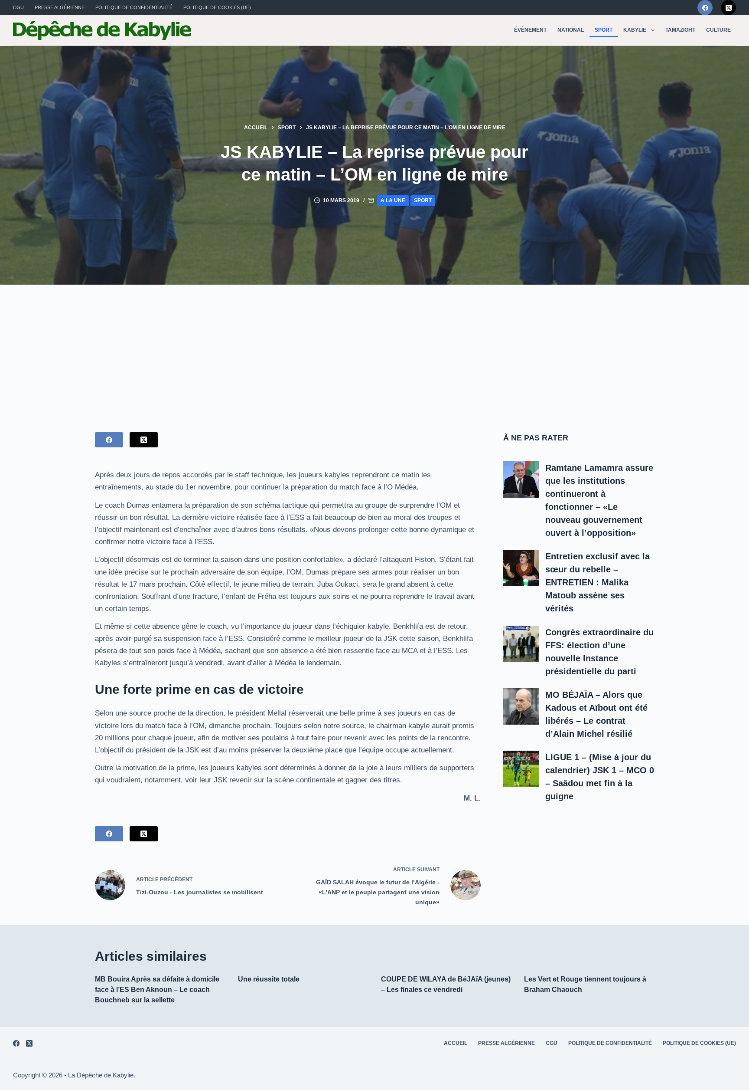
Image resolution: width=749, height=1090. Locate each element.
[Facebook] (705, 7)
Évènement (530, 30)
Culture (718, 30)
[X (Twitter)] (728, 7)
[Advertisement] (374, 349)
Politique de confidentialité (134, 7)
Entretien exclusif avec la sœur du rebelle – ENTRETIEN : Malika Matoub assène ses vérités (597, 582)
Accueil (455, 1043)
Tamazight (680, 30)
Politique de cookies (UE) (217, 7)
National (570, 30)
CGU (18, 7)
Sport (603, 30)
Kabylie (634, 30)
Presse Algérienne (60, 7)
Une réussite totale (269, 979)
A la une (393, 200)
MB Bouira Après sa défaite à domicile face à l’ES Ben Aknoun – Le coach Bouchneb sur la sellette (157, 989)
